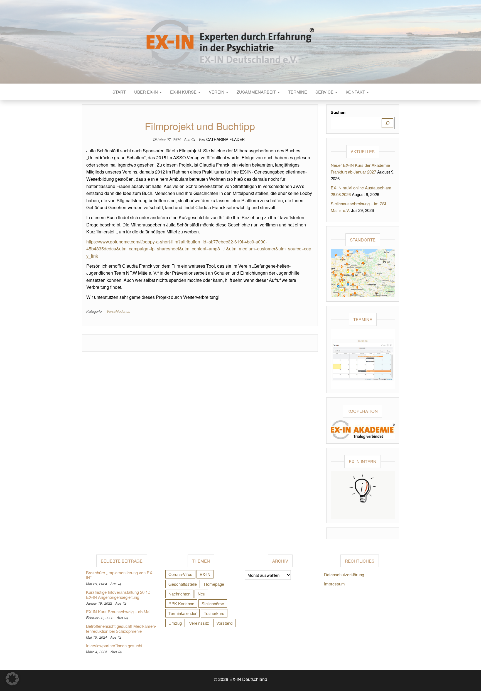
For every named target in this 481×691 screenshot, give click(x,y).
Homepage (214, 584)
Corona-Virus (180, 574)
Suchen (338, 112)
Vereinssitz (199, 623)
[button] (12, 678)
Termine (297, 92)
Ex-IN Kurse (184, 92)
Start (119, 92)
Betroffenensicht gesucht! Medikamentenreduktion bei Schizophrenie (121, 628)
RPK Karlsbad (181, 603)
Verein (217, 92)
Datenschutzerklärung (344, 574)
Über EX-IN (146, 92)
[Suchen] (387, 123)
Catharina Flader (225, 139)
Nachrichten (179, 594)
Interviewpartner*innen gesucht (114, 645)
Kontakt (356, 92)
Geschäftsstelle (182, 584)
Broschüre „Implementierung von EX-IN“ (119, 575)
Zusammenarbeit (257, 92)
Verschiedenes (118, 311)
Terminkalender (182, 613)
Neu (201, 594)
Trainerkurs (214, 613)
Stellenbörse (213, 603)
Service (325, 92)
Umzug (175, 623)
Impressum (334, 584)
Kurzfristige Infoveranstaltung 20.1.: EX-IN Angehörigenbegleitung (118, 594)
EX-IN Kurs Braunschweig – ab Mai (118, 611)
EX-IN (205, 574)
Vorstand (224, 623)
